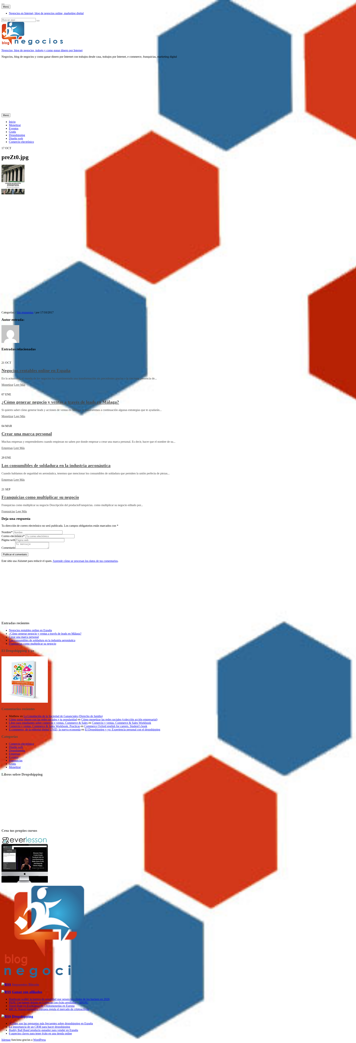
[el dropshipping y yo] (24, 701)
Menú (6, 6)
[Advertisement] (112, 87)
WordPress (39, 1039)
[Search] (38, 20)
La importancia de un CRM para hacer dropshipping (39, 1026)
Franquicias (8, 511)
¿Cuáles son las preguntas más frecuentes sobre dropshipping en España (51, 1023)
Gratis (12, 131)
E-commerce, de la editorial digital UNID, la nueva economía (45, 729)
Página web (8, 540)
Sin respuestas (25, 312)
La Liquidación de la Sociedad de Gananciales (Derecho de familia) (63, 716)
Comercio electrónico (21, 141)
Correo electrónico (13, 536)
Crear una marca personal (26, 433)
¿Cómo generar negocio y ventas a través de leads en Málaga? (60, 402)
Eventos (13, 128)
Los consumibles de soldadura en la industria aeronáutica (56, 465)
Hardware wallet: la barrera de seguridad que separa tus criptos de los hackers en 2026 (59, 999)
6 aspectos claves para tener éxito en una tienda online (40, 1033)
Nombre (7, 532)
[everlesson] (24, 881)
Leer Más (19, 384)
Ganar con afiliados (27, 992)
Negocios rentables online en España (35, 370)
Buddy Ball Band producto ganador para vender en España (43, 1030)
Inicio (12, 121)
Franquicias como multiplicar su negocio (40, 497)
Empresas (7, 448)
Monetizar (15, 125)
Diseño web (16, 138)
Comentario (8, 547)
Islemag (6, 1039)
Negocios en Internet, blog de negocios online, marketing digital (46, 13)
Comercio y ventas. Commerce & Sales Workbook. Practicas (44, 726)
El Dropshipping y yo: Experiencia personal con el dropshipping (122, 729)
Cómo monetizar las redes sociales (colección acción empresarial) (119, 719)
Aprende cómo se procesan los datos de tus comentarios (85, 560)
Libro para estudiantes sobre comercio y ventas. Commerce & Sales (48, 722)
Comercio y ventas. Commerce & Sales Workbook (121, 722)
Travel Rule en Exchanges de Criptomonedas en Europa (42, 1005)
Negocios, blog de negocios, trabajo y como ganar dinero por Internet (42, 50)
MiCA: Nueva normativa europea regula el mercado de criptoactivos (49, 1009)
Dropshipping (17, 135)
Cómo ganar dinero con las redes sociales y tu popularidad (43, 719)
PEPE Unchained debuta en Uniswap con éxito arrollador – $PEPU (48, 1002)
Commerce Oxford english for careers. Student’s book (115, 726)
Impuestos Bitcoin (25, 984)
